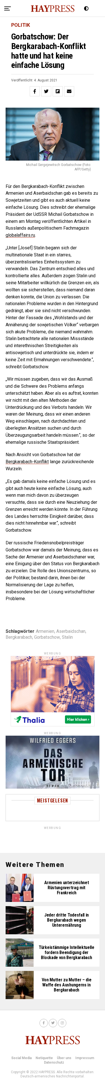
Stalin (67, 637)
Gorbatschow (47, 637)
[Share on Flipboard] (58, 91)
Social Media (21, 1058)
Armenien (45, 631)
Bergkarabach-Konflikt (27, 461)
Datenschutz (54, 1062)
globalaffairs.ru (20, 235)
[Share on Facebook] (35, 91)
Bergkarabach (19, 637)
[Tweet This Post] (46, 91)
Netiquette (44, 1058)
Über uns (64, 1058)
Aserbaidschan (70, 631)
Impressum (84, 1058)
